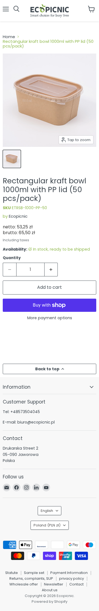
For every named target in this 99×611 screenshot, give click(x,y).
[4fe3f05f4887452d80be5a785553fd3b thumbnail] (12, 159)
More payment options (49, 318)
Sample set (34, 572)
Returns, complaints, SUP (31, 578)
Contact (76, 584)
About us (49, 590)
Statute (11, 572)
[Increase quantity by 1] (51, 269)
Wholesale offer (23, 584)
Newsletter (53, 584)
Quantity (12, 258)
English (47, 510)
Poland (47, 525)
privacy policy (71, 578)
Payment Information (69, 572)
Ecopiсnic (18, 216)
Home (9, 36)
